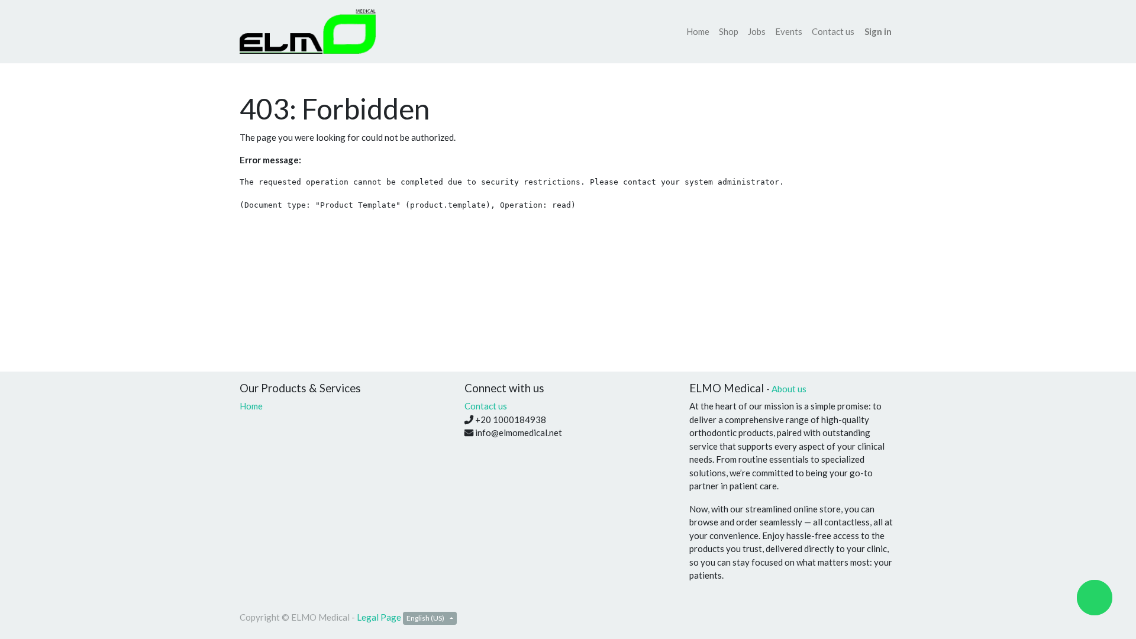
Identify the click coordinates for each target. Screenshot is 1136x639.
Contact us (485, 406)
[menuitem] (698, 31)
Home (251, 406)
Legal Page (379, 617)
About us (789, 388)
